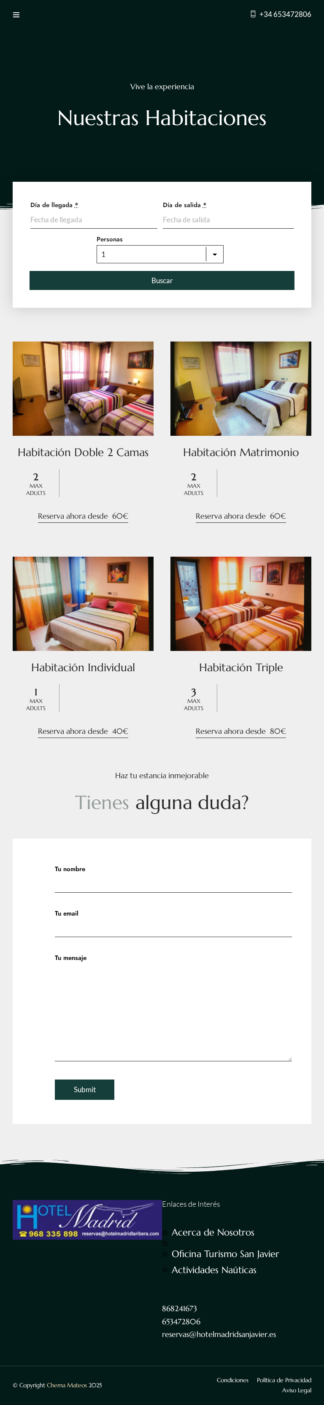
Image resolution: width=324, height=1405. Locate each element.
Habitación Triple (241, 667)
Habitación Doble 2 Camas (83, 452)
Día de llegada (54, 205)
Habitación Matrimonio (241, 452)
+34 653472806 (285, 14)
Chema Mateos (67, 1385)
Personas (110, 239)
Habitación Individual (83, 667)
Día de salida (185, 205)
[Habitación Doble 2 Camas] (83, 388)
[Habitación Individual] (83, 604)
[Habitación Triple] (240, 604)
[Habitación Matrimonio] (240, 388)
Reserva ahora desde (83, 516)
